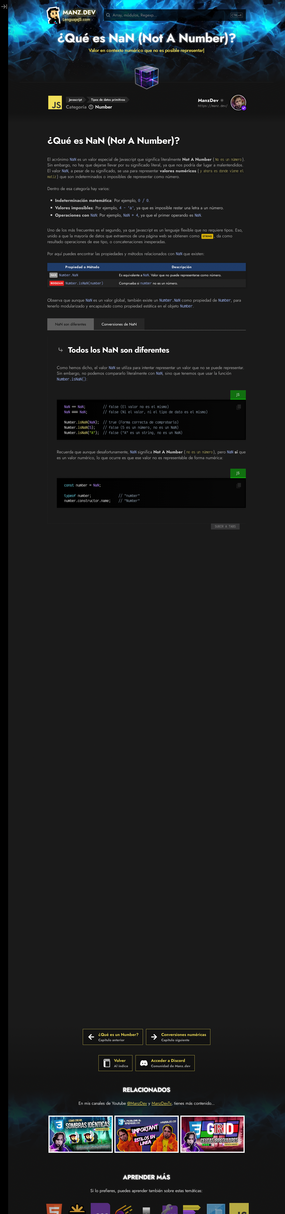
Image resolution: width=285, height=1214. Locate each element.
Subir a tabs (225, 526)
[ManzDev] (238, 102)
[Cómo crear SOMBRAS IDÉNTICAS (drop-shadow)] (80, 1135)
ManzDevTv (161, 1103)
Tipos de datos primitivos (108, 99)
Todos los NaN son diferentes (118, 350)
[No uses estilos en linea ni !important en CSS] (146, 1135)
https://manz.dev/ (213, 106)
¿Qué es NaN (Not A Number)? (146, 38)
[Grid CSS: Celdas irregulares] (212, 1135)
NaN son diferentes (70, 324)
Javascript (75, 99)
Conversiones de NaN (119, 324)
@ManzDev (137, 1103)
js (238, 394)
